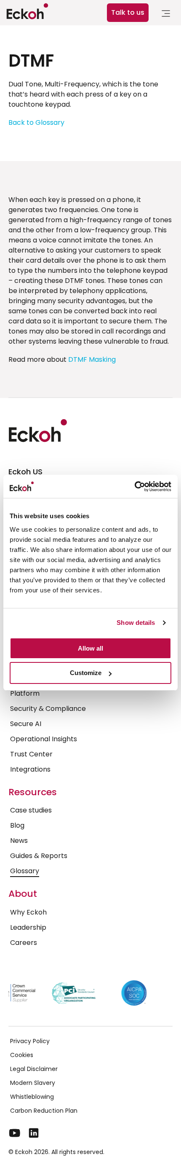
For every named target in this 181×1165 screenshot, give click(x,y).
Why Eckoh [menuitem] (28, 912)
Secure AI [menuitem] (25, 724)
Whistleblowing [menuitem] (32, 1096)
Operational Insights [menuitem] (43, 739)
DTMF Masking (92, 359)
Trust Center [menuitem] (31, 754)
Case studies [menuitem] (31, 810)
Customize (85, 672)
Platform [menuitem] (25, 693)
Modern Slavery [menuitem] (32, 1083)
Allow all (90, 648)
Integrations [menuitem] (30, 769)
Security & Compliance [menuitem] (48, 708)
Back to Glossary (36, 122)
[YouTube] (14, 1133)
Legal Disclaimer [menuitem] (34, 1069)
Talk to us (127, 12)
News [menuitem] (19, 840)
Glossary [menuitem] (24, 871)
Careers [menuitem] (23, 942)
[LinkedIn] (33, 1133)
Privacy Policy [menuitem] (30, 1041)
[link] (166, 15)
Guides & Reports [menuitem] (38, 856)
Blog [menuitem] (17, 825)
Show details (136, 622)
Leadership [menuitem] (28, 927)
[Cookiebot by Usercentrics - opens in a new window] (134, 486)
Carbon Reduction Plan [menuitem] (43, 1110)
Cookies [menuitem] (21, 1055)
